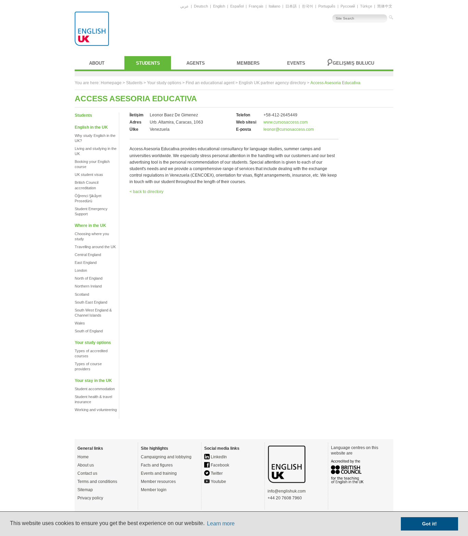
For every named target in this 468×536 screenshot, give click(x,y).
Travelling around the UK (95, 247)
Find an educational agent (210, 82)
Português (326, 6)
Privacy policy (90, 498)
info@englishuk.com (287, 491)
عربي (184, 6)
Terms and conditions (97, 481)
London (81, 270)
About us (85, 465)
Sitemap (85, 489)
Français (256, 6)
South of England (89, 331)
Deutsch (201, 6)
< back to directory (146, 191)
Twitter (216, 473)
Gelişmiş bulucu (353, 63)
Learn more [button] (221, 523)
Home (83, 457)
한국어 (307, 6)
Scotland (82, 294)
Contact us (87, 473)
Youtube (218, 481)
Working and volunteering (96, 410)
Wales (80, 323)
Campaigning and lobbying (166, 457)
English (219, 6)
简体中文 (384, 6)
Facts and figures (157, 465)
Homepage (111, 82)
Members (248, 63)
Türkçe (366, 6)
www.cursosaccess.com (285, 122)
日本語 (291, 6)
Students (148, 63)
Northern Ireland (88, 286)
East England (86, 262)
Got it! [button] (429, 523)
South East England (91, 302)
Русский (348, 6)
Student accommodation (95, 389)
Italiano (274, 6)
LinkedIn (218, 457)
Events (296, 63)
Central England (88, 255)
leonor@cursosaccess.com (288, 129)
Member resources (158, 481)
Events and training (159, 473)
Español (237, 6)
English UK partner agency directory (272, 82)
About (96, 63)
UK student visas (89, 175)
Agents (195, 63)
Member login (154, 489)
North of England (88, 278)
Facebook (219, 465)
